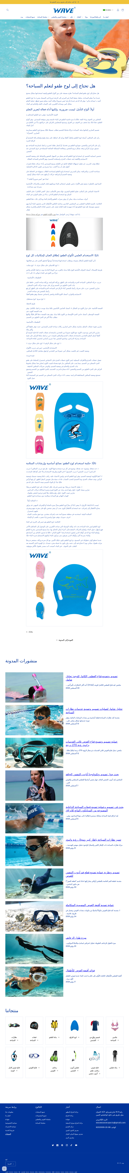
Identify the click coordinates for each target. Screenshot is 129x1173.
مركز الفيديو (70, 1127)
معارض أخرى (70, 1138)
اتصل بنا (7, 1116)
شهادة (7, 1119)
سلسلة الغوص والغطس (42, 1119)
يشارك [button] (31, 632)
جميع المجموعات (40, 1116)
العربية (9, 1164)
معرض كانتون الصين (72, 1130)
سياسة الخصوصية (11, 1123)
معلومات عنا (9, 1112)
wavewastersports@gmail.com (111, 1122)
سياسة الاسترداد (10, 1127)
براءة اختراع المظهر (72, 1112)
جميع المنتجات (40, 1112)
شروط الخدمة (9, 1130)
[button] (7, 10)
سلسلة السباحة (40, 1123)
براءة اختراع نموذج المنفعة (74, 1123)
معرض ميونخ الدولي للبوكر (74, 1134)
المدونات (8, 1134)
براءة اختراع (69, 1116)
